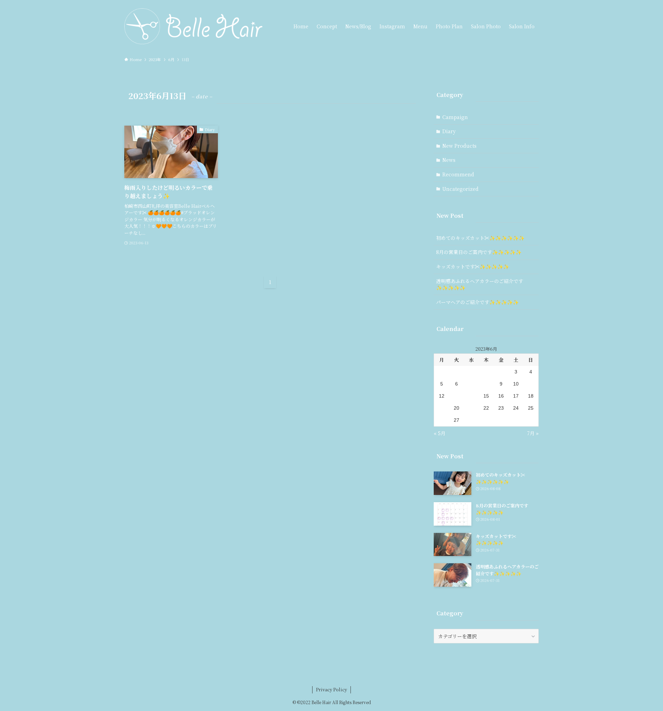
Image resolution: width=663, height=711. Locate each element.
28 (471, 420)
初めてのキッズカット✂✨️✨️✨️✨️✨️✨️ (480, 237)
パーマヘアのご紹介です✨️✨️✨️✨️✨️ (477, 302)
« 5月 (439, 433)
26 (441, 420)
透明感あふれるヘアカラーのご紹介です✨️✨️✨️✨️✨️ (479, 284)
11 (531, 384)
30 (501, 420)
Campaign (455, 117)
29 (486, 420)
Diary (449, 131)
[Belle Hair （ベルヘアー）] (193, 26)
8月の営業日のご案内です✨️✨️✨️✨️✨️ (478, 252)
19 (441, 408)
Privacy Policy (331, 689)
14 (471, 396)
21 (471, 408)
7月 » (533, 433)
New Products (459, 145)
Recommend (458, 174)
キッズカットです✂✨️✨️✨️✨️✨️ (472, 266)
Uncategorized (460, 188)
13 (456, 396)
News (448, 159)
